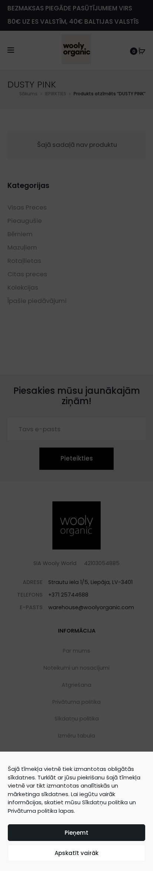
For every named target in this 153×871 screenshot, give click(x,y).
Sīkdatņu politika (105, 802)
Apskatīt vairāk (76, 853)
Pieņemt (76, 833)
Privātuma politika (32, 811)
